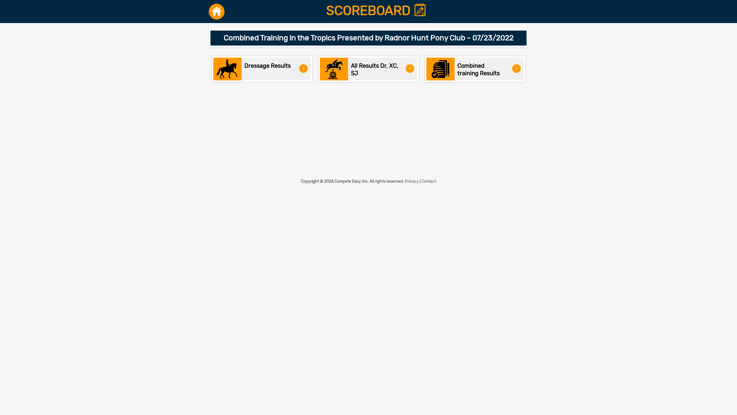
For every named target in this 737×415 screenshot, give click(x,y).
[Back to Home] (217, 11)
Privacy (412, 181)
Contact (428, 181)
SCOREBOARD (370, 10)
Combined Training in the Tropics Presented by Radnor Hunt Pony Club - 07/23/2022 (369, 37)
